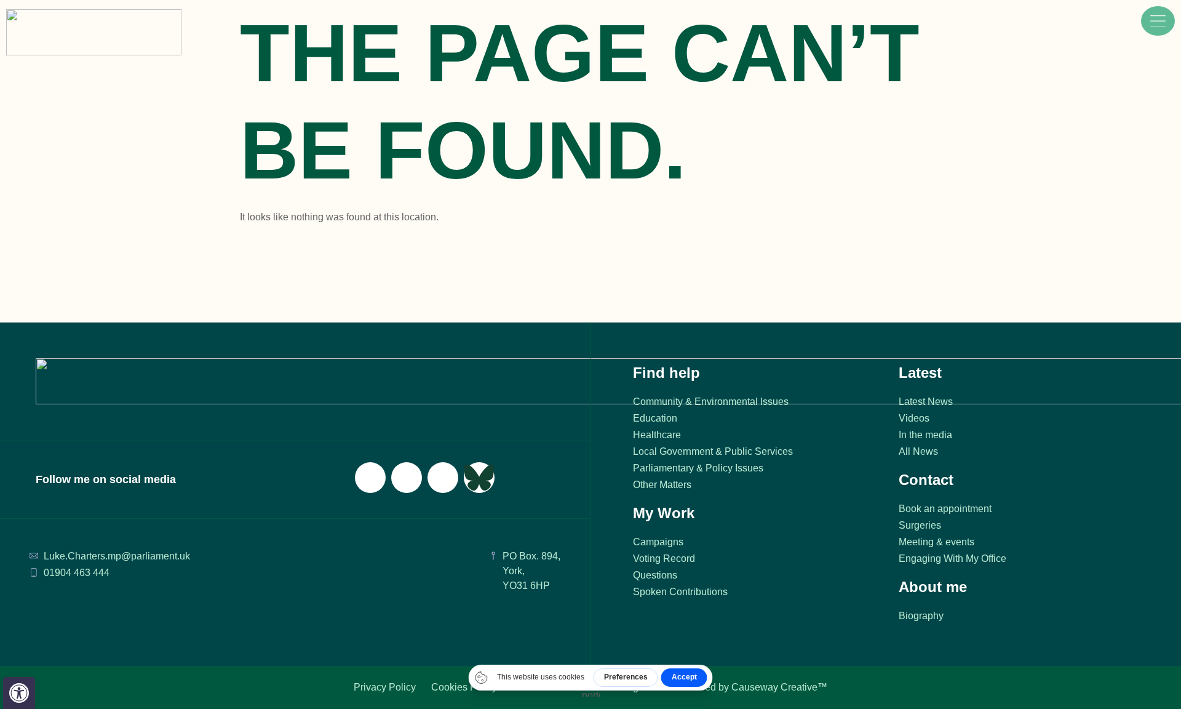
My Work (663, 513)
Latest (920, 372)
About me (933, 587)
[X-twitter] (406, 477)
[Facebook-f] (370, 477)
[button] (19, 693)
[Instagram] (442, 477)
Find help (666, 372)
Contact (926, 479)
